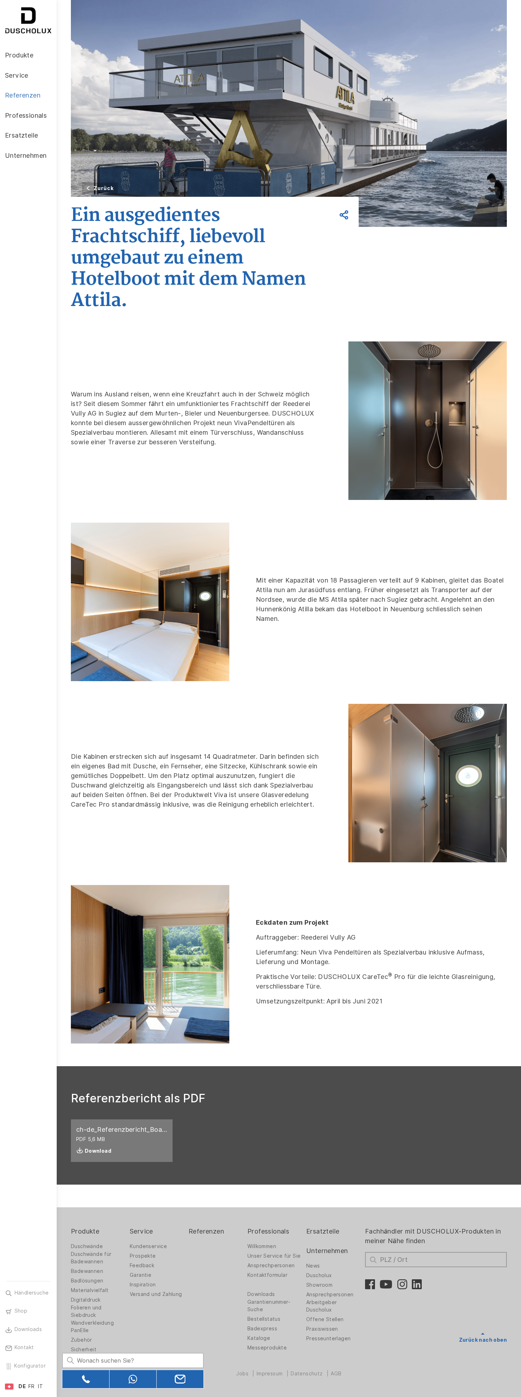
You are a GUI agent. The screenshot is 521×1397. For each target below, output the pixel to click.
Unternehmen (327, 1250)
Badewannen (87, 1271)
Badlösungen (87, 1281)
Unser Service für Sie (274, 1256)
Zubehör (81, 1340)
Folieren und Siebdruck (86, 1311)
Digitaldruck (86, 1300)
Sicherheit (83, 1349)
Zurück (104, 188)
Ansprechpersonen (271, 1265)
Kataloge (258, 1338)
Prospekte (143, 1256)
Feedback (142, 1265)
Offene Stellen (325, 1319)
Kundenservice (148, 1246)
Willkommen (261, 1246)
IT (40, 1386)
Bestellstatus (263, 1319)
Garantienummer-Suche (268, 1305)
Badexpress (262, 1328)
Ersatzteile (322, 1231)
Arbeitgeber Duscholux (321, 1306)
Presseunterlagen (328, 1338)
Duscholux (319, 1275)
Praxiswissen (322, 1329)
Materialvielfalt (89, 1290)
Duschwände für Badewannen (91, 1257)
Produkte (85, 1231)
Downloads (261, 1294)
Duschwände (87, 1246)
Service (141, 1231)
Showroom (319, 1285)
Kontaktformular (267, 1275)
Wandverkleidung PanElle (92, 1326)
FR (31, 1386)
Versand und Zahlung (156, 1294)
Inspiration (143, 1284)
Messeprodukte (267, 1348)
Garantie (140, 1275)
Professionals (268, 1231)
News (313, 1266)
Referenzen (206, 1231)
